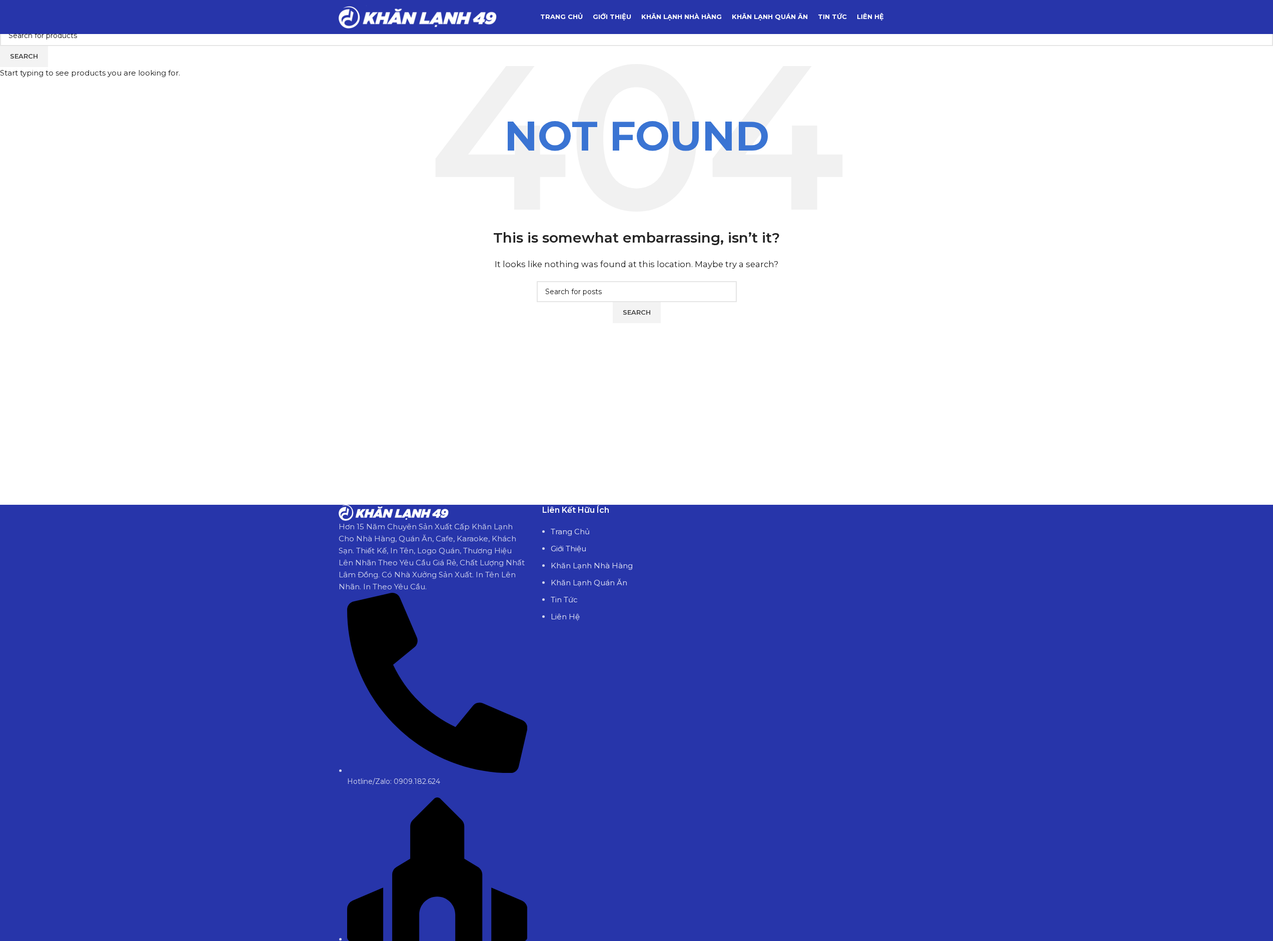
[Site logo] (418, 16)
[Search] (931, 17)
